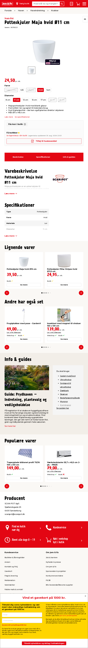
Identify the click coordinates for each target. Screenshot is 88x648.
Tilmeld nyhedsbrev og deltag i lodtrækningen (44, 643)
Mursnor (64, 402)
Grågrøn (31, 90)
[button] (42, 292)
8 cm (8, 100)
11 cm (16, 100)
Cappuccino (11, 90)
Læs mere (9, 117)
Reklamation (10, 580)
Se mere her (10, 426)
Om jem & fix (51, 567)
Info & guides (69, 157)
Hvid (40, 90)
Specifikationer (43, 157)
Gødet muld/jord (68, 376)
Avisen (7, 562)
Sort (48, 90)
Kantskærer (65, 405)
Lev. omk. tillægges (14, 332)
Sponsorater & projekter (56, 571)
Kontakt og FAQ (11, 567)
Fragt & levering (11, 576)
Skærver (64, 394)
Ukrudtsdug (65, 380)
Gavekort (8, 571)
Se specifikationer (22, 117)
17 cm (43, 100)
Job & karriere (51, 557)
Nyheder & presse (53, 562)
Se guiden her (62, 408)
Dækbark (64, 391)
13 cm (25, 100)
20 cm (52, 100)
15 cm (34, 100)
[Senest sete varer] (85, 19)
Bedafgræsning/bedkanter (72, 398)
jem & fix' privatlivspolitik (68, 615)
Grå (21, 90)
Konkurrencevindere (54, 576)
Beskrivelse (18, 157)
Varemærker (10, 585)
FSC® (48, 580)
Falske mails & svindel (14, 589)
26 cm (62, 100)
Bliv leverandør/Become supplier (59, 585)
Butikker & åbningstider (15, 557)
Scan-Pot (9, 18)
